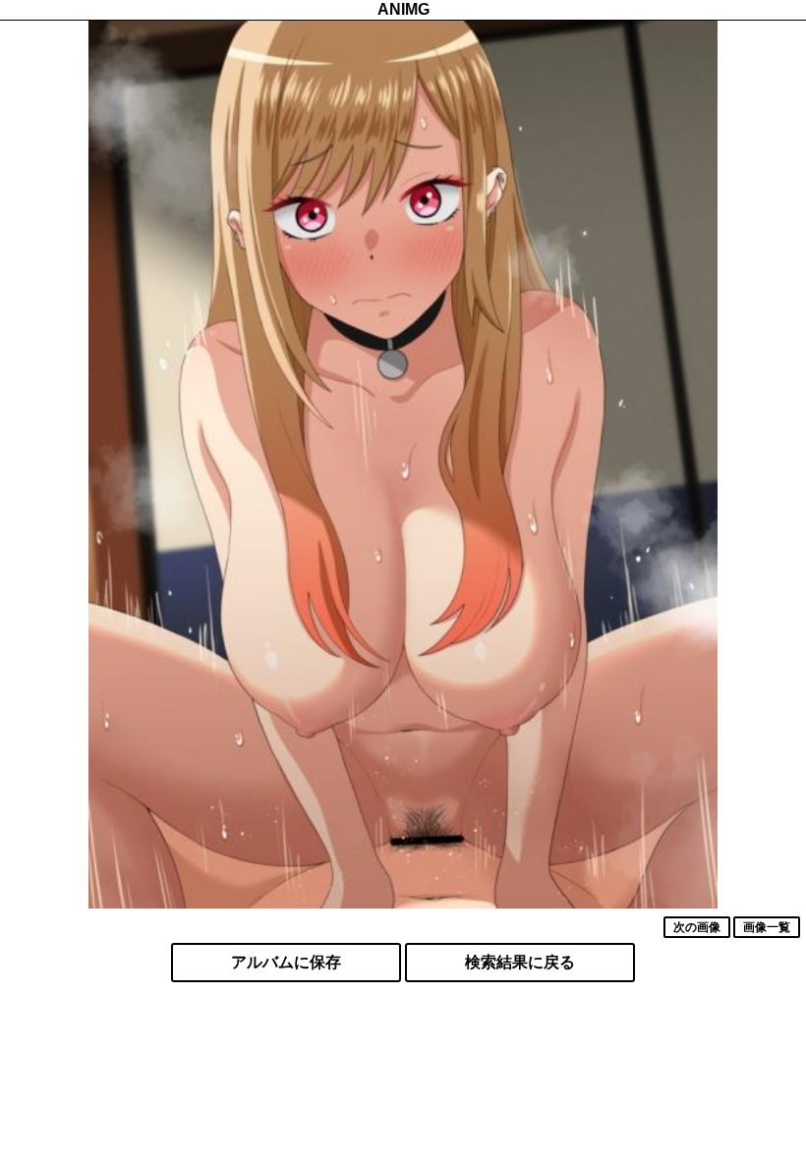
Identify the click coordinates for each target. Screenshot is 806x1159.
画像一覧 (766, 927)
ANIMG (403, 9)
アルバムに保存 (286, 962)
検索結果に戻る (520, 962)
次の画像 (696, 927)
